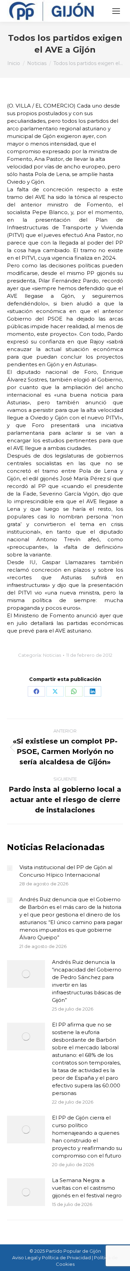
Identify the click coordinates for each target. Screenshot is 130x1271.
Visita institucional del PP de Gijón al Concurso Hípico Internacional (65, 871)
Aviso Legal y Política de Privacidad (51, 1257)
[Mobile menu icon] (116, 11)
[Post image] (9, 868)
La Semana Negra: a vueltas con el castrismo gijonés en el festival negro (87, 1188)
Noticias (52, 655)
